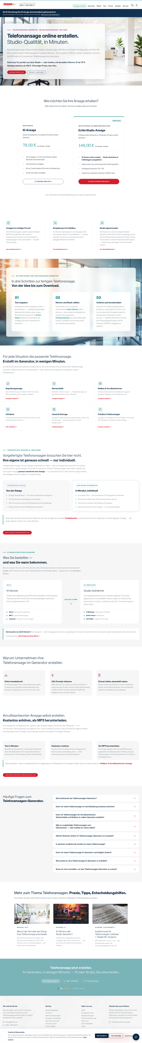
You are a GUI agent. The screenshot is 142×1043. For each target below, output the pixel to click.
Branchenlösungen (52, 1015)
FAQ (83, 1010)
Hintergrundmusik (62, 317)
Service (125, 6)
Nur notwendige (116, 1036)
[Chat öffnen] (136, 1037)
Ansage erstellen (80, 6)
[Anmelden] (136, 5)
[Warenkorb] (132, 5)
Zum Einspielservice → (60, 249)
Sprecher (91, 6)
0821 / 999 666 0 (72, 981)
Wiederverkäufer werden (121, 1022)
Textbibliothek (71, 518)
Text (104, 6)
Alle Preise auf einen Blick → (28, 636)
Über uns (85, 1020)
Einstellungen (129, 1036)
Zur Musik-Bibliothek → (107, 249)
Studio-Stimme (72, 309)
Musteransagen (87, 1015)
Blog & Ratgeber (51, 1010)
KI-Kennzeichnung (88, 1018)
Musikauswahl (51, 1023)
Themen (48, 1012)
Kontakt (118, 6)
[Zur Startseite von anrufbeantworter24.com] (10, 4)
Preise (110, 6)
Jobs (83, 1026)
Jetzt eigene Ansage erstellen (17, 532)
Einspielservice (87, 1012)
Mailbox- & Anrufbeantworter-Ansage (116, 763)
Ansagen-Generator (53, 1018)
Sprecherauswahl (52, 1020)
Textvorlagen (50, 1026)
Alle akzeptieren (102, 1036)
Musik (99, 6)
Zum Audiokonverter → (13, 249)
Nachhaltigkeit (87, 1023)
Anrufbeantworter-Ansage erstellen (20, 775)
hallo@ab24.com (11, 1022)
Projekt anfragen (36, 72)
